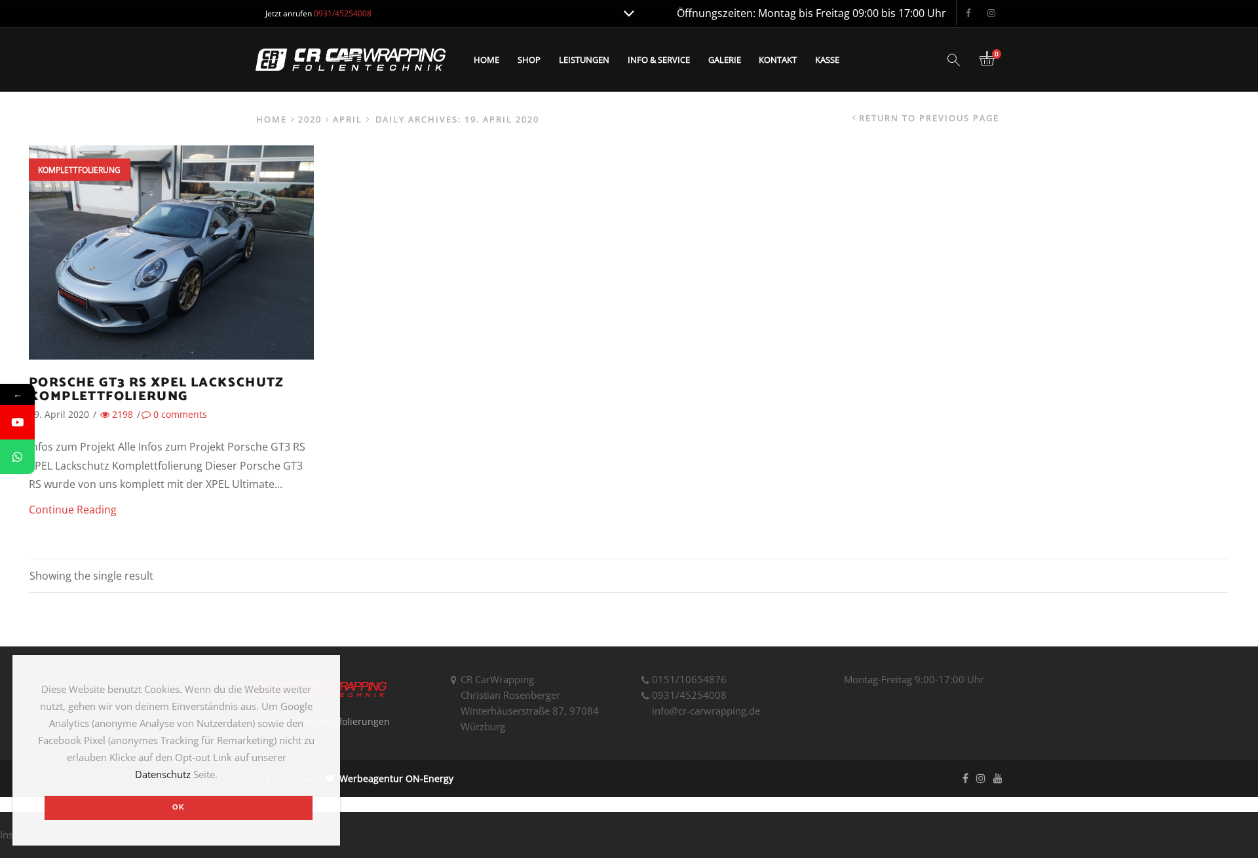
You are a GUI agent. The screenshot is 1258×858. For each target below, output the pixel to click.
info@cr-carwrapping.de (706, 710)
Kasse (827, 59)
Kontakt (778, 59)
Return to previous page (929, 118)
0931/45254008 (689, 694)
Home (486, 59)
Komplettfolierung (79, 170)
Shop (529, 59)
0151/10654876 (689, 679)
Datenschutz (163, 774)
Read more (171, 268)
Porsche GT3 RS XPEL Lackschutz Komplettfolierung (156, 390)
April (347, 119)
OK (178, 807)
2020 (310, 119)
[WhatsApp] (17, 456)
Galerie (724, 59)
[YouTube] (17, 422)
